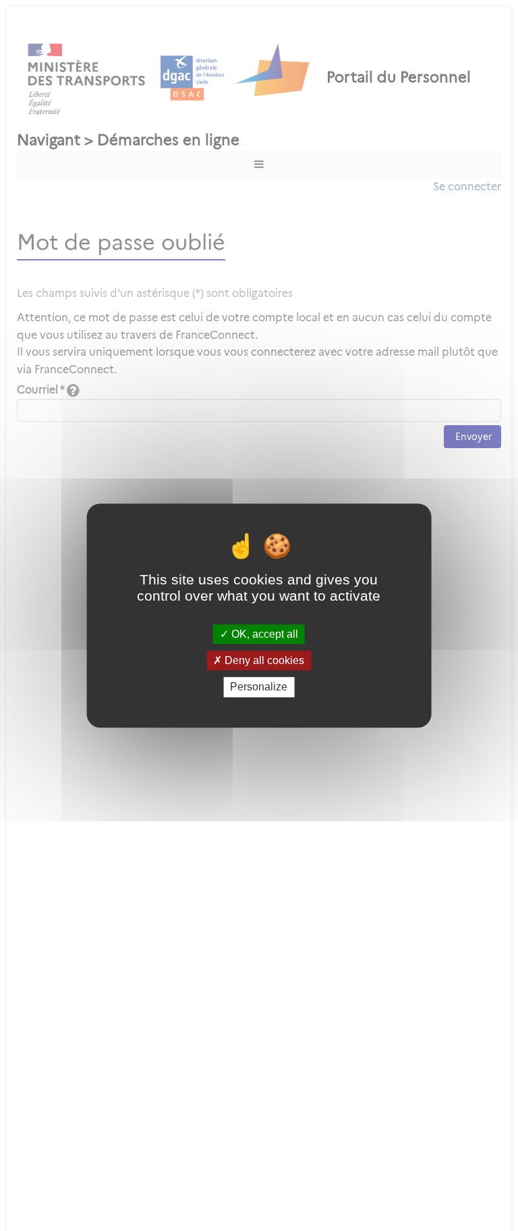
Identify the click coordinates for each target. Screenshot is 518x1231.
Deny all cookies (263, 660)
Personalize (258, 687)
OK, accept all (263, 634)
